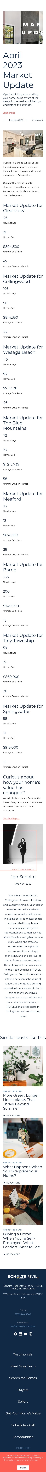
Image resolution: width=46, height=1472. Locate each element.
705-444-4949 (23, 883)
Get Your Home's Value (23, 1413)
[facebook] (15, 1334)
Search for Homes (23, 1378)
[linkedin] (20, 1334)
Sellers (23, 1401)
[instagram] (30, 1334)
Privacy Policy (23, 1447)
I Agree (23, 1468)
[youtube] (25, 1334)
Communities (23, 1437)
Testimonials (23, 1354)
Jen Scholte (9, 112)
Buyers (23, 1390)
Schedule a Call (23, 1425)
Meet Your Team (23, 1366)
